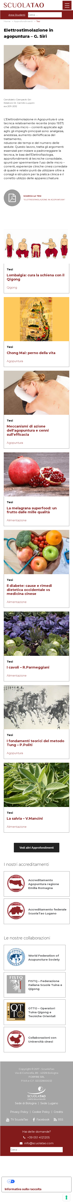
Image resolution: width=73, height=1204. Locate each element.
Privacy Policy (19, 1112)
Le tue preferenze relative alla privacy (40, 1181)
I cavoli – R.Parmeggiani (28, 667)
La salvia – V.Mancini (25, 818)
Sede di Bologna (25, 1103)
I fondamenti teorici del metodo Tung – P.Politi (35, 743)
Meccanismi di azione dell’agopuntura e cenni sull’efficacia (28, 430)
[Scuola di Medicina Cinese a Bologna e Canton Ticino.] (36, 4)
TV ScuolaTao (19, 1119)
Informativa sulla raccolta (23, 1189)
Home (7, 21)
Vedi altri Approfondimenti (36, 847)
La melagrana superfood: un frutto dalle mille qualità (32, 510)
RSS (60, 1119)
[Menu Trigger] (67, 5)
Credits (58, 1112)
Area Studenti (16, 14)
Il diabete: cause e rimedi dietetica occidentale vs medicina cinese (29, 590)
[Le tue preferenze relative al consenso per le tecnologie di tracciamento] (66, 1197)
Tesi (10, 269)
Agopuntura (15, 361)
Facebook (42, 1119)
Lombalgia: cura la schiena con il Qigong (35, 277)
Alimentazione (17, 520)
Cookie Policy (41, 1112)
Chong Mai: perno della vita (31, 353)
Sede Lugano (49, 1103)
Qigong (12, 287)
